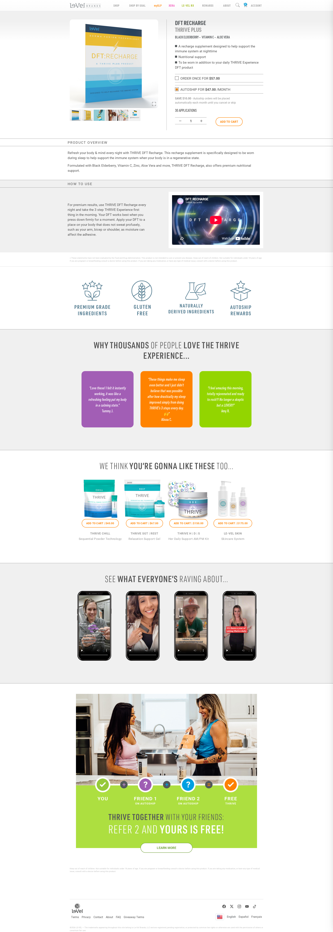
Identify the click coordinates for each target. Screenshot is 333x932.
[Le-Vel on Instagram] (239, 906)
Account (256, 5)
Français (256, 916)
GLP (158, 5)
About (109, 917)
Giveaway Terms (134, 917)
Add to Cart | (100, 523)
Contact (98, 917)
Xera (172, 5)
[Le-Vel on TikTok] (254, 906)
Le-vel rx (188, 5)
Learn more (166, 848)
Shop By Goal (137, 5)
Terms (75, 917)
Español (244, 916)
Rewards (208, 5)
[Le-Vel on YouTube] (247, 906)
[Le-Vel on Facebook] (224, 906)
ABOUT (227, 5)
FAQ (118, 917)
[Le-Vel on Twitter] (231, 906)
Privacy (86, 917)
